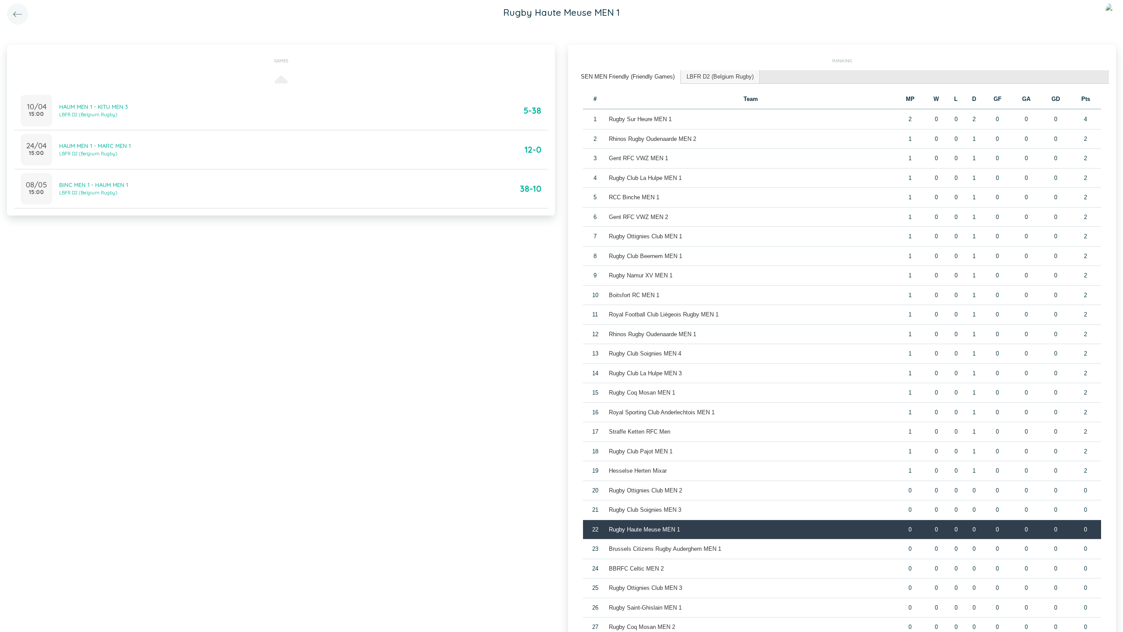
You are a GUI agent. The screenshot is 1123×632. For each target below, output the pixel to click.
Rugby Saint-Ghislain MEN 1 (645, 607)
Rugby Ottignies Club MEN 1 (645, 236)
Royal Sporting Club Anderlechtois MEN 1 (662, 412)
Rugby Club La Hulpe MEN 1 (645, 178)
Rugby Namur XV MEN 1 (640, 275)
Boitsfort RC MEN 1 (634, 295)
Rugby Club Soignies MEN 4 (645, 353)
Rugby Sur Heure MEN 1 (640, 119)
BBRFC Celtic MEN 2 (636, 568)
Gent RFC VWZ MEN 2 (638, 217)
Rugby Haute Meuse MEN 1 (644, 529)
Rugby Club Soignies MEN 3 (645, 509)
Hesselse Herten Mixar (638, 470)
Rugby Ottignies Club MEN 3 (645, 588)
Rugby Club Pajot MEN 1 (640, 451)
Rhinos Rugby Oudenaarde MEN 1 (652, 334)
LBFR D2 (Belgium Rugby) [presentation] (720, 76)
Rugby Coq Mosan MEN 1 (642, 392)
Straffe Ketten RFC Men (639, 431)
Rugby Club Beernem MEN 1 (645, 256)
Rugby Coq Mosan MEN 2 (642, 627)
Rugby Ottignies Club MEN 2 (645, 490)
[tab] (628, 77)
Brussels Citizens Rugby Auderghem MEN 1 (665, 549)
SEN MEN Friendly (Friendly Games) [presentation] (628, 76)
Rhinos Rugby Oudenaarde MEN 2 (652, 139)
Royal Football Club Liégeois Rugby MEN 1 (664, 314)
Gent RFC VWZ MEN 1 (638, 158)
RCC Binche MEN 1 (634, 197)
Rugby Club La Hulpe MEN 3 (645, 373)
